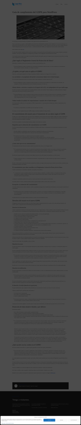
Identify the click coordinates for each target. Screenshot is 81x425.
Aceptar (49, 420)
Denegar (61, 420)
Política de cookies (3, 423)
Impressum (12, 423)
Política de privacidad (8, 423)
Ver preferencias (74, 420)
